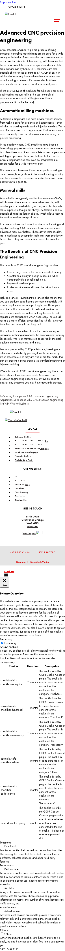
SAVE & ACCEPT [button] (9, 949)
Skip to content (8, 2)
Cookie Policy (23, 456)
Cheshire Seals (29, 375)
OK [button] (6, 575)
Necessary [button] (6, 639)
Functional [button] (5, 842)
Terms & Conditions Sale (29, 445)
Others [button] (4, 930)
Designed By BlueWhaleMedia (32, 562)
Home (18, 477)
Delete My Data (24, 460)
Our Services (22, 485)
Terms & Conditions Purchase (32, 449)
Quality (19, 488)
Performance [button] (7, 865)
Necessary (10, 643)
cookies (9, 571)
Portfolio (20, 496)
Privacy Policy (23, 437)
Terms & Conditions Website (31, 441)
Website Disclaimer (26, 452)
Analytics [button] (5, 884)
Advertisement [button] (8, 907)
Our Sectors (21, 492)
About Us (20, 481)
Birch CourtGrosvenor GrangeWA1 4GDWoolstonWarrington (32, 525)
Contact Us (21, 500)
